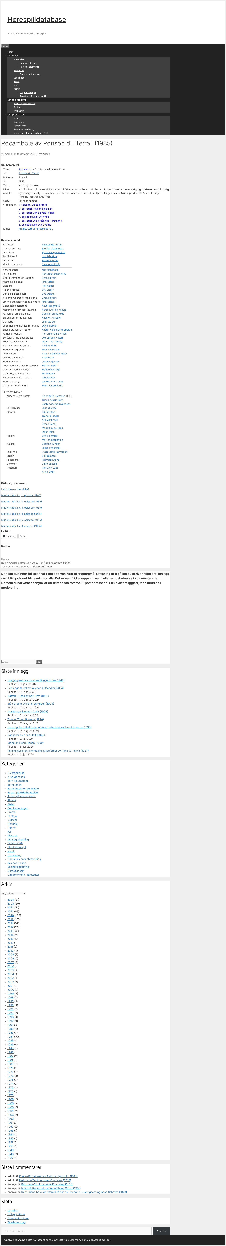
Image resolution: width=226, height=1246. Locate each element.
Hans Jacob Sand (52, 385)
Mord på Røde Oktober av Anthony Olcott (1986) (51, 1188)
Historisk (12, 823)
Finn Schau (48, 281)
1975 (10, 1079)
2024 (10, 899)
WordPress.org (16, 1222)
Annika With (49, 345)
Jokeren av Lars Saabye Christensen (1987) (26, 566)
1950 (10, 1146)
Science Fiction (16, 863)
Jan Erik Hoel (49, 256)
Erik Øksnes (49, 455)
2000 (10, 989)
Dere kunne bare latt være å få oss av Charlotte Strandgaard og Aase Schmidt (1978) (74, 1192)
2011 (10, 946)
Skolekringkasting (18, 866)
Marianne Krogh (51, 369)
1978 (10, 1068)
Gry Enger (48, 289)
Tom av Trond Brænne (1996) (25, 719)
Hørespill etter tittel (29, 66)
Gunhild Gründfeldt (53, 313)
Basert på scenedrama (21, 796)
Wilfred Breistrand (52, 381)
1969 (10, 1099)
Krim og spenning (18, 839)
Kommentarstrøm (18, 1218)
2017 (10, 927)
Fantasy (12, 816)
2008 (10, 958)
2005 (10, 970)
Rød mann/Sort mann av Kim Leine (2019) (45, 1180)
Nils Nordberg (50, 269)
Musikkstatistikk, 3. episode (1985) (21, 507)
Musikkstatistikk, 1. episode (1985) (21, 495)
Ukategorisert (15, 870)
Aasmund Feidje (51, 264)
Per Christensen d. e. (54, 273)
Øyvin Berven (49, 325)
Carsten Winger (51, 443)
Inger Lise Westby (52, 341)
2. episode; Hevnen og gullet (35, 208)
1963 (10, 1118)
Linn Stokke (49, 321)
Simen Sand (49, 423)
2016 (10, 931)
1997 (10, 1001)
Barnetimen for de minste (23, 788)
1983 (10, 1052)
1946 (10, 1154)
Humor (11, 827)
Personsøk (19, 70)
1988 (10, 1032)
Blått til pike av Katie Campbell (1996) (30, 703)
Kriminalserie (15, 843)
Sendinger (19, 77)
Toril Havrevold (51, 349)
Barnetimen (14, 784)
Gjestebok (19, 122)
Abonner (162, 1230)
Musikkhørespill (16, 847)
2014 (10, 934)
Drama (5, 559)
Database (12, 55)
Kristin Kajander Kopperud (57, 329)
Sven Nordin (49, 277)
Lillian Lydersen (51, 447)
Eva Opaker (48, 293)
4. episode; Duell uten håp (34, 216)
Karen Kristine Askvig (54, 309)
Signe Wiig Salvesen (53, 395)
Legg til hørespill (28, 92)
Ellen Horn (48, 357)
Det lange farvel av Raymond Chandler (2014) (35, 688)
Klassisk (12, 835)
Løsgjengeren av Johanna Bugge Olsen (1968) (35, 680)
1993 (10, 1017)
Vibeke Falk (48, 377)
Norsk (11, 851)
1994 (10, 1013)
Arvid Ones (48, 471)
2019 (10, 919)
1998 (10, 997)
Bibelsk (11, 800)
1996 (10, 1005)
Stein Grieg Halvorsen (54, 451)
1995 (10, 1009)
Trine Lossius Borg (52, 399)
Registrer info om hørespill (33, 96)
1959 (10, 1126)
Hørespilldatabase (36, 19)
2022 (10, 907)
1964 (10, 1114)
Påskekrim (19, 111)
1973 (10, 1087)
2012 (10, 942)
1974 (10, 1083)
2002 (10, 981)
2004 (10, 974)
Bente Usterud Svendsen (56, 403)
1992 (10, 1021)
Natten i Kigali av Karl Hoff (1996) (28, 695)
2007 (10, 962)
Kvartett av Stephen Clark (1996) (27, 711)
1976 (10, 1075)
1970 (10, 1095)
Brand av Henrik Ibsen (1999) (25, 742)
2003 (10, 977)
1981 (10, 1060)
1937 (10, 1157)
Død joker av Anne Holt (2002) (26, 735)
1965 (10, 1110)
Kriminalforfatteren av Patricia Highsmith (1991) (48, 1176)
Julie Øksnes (49, 407)
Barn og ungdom (17, 780)
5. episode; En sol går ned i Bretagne (40, 220)
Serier (16, 81)
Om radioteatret (16, 99)
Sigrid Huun (48, 411)
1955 (10, 1130)
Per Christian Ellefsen (54, 333)
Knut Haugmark (51, 305)
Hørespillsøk (20, 59)
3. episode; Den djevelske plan (36, 212)
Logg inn (12, 1210)
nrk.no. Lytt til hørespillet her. (36, 228)
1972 (10, 1091)
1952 (10, 1138)
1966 (10, 1107)
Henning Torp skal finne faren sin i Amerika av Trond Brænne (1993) (49, 727)
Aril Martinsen (50, 419)
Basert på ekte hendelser (23, 792)
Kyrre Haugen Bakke (53, 252)
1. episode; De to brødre (33, 204)
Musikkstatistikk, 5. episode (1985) (21, 519)
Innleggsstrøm (16, 1214)
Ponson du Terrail (29, 173)
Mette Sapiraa (50, 260)
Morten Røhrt (49, 365)
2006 (10, 966)
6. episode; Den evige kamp (35, 224)
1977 (10, 1071)
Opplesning (14, 855)
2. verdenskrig (16, 776)
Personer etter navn (30, 74)
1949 (10, 1150)
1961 (10, 1122)
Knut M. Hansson (51, 317)
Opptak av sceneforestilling (24, 859)
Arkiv (16, 85)
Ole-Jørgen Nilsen (52, 337)
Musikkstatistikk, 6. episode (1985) (21, 526)
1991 (10, 1024)
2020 (10, 915)
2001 (10, 985)
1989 (10, 1028)
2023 (10, 903)
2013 (10, 938)
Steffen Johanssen (52, 248)
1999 (10, 993)
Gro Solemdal (50, 435)
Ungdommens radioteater (23, 874)
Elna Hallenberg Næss (54, 353)
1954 (10, 1134)
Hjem (10, 51)
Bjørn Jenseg (49, 463)
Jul (9, 831)
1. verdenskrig (15, 772)
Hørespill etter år (28, 63)
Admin (17, 88)
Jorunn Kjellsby (50, 361)
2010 (10, 950)
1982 (10, 1056)
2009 (10, 954)
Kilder (16, 118)
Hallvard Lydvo (50, 459)
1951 (10, 1142)
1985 (10, 1044)
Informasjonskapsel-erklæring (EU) (31, 133)
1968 (10, 1103)
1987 (10, 1036)
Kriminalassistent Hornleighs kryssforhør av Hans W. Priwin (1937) (48, 750)
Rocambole (25, 169)
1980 (10, 1064)
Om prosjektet (15, 114)
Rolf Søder (48, 285)
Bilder (10, 804)
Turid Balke (48, 373)
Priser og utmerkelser (24, 103)
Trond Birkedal (50, 415)
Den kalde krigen (17, 808)
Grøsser (12, 819)
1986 (10, 1040)
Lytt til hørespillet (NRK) (15, 489)
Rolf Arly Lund (50, 467)
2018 (10, 923)
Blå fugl (17, 107)
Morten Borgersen (52, 439)
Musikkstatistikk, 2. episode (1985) (21, 501)
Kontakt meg (20, 125)
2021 (10, 911)
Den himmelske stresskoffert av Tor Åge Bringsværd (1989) (36, 562)
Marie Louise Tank (52, 427)
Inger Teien (48, 431)
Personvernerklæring (24, 129)
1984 (10, 1048)
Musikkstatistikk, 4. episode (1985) (21, 513)
